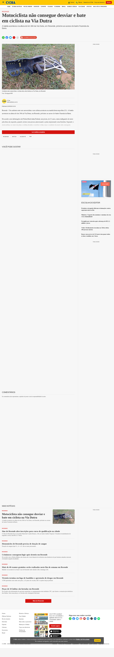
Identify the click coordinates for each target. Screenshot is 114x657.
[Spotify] (98, 618)
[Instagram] (81, 618)
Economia (57, 6)
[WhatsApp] (70, 618)
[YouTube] (84, 618)
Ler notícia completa (38, 132)
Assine (109, 2)
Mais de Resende (38, 601)
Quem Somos (93, 643)
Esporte (43, 6)
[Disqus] (38, 421)
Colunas (50, 6)
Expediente (75, 643)
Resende (5, 11)
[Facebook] (73, 618)
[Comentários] (17, 37)
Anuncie (54, 643)
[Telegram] (88, 618)
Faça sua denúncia (99, 2)
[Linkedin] (95, 618)
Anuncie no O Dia (88, 2)
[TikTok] (91, 618)
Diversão (36, 6)
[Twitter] (77, 618)
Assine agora (55, 626)
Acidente (23, 136)
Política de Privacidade (22, 630)
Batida (14, 136)
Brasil (64, 6)
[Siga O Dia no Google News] (28, 37)
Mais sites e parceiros (25, 621)
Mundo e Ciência (72, 6)
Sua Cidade (81, 6)
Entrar (72, 2)
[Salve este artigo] (14, 37)
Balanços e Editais (24, 624)
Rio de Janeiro (28, 6)
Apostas (89, 6)
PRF (30, 136)
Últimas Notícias (17, 6)
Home (8, 6)
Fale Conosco (84, 643)
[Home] (11, 4)
